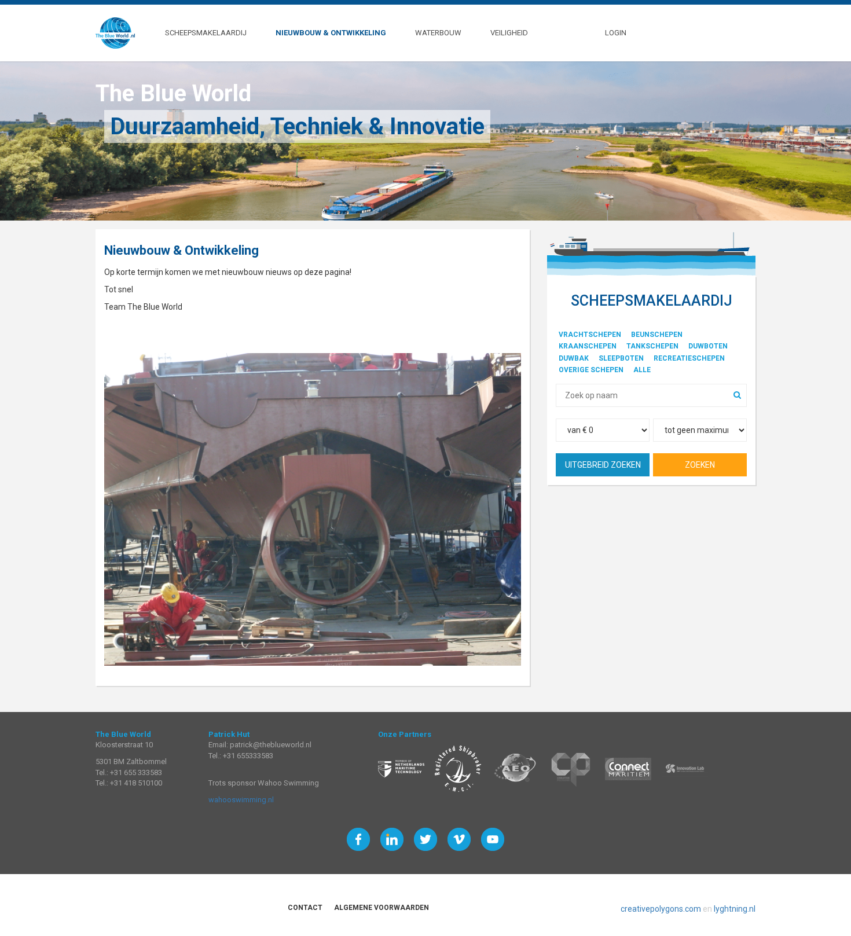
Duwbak (574, 358)
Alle (642, 370)
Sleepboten (621, 358)
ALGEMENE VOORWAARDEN (381, 908)
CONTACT (305, 908)
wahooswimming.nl (241, 799)
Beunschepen (657, 335)
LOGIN (615, 32)
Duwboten (708, 346)
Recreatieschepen (689, 358)
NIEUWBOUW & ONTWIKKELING (331, 32)
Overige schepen (591, 370)
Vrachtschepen (590, 335)
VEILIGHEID (509, 32)
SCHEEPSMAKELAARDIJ (206, 32)
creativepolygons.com (661, 908)
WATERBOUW (438, 32)
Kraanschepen (588, 346)
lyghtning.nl (734, 908)
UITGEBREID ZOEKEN (603, 464)
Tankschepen (652, 346)
